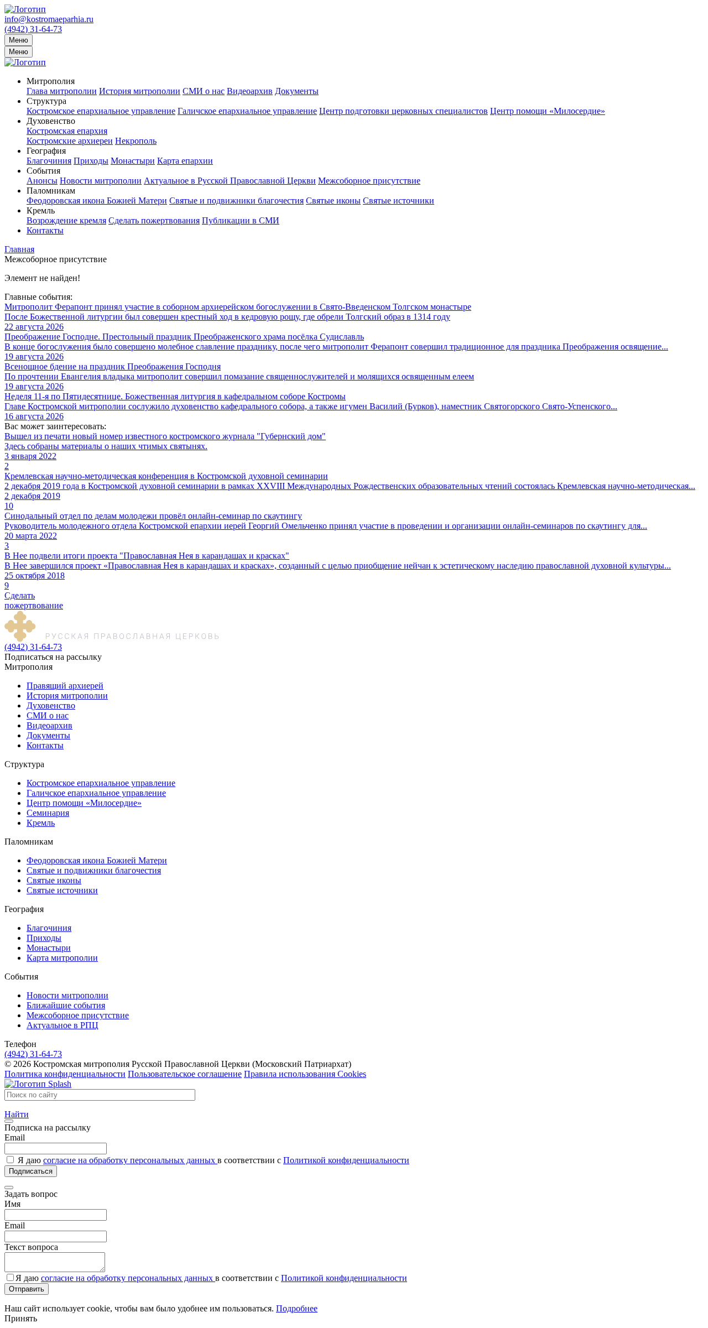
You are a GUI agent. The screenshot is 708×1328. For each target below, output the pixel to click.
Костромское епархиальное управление (101, 111)
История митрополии (139, 91)
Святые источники (398, 200)
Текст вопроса (31, 1247)
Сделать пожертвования (154, 220)
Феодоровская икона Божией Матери (97, 200)
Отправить (26, 1289)
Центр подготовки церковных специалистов (403, 111)
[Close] (8, 1121)
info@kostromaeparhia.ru (48, 19)
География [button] (46, 150)
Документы (297, 91)
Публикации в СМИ (240, 220)
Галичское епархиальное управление (247, 111)
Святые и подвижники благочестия (236, 200)
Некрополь (136, 140)
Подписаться (31, 1171)
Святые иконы (333, 200)
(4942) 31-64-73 (33, 29)
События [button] (43, 170)
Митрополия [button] (51, 81)
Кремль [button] (41, 210)
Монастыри (133, 160)
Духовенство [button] (51, 121)
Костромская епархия (67, 131)
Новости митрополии (101, 180)
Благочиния (49, 160)
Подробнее (296, 1308)
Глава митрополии (62, 91)
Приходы (91, 160)
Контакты (45, 230)
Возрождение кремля (66, 220)
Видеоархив (250, 91)
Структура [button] (46, 101)
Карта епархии (185, 160)
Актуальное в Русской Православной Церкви (230, 180)
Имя (12, 1204)
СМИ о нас (204, 91)
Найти (16, 1114)
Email (14, 1137)
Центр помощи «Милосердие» (547, 111)
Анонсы (42, 180)
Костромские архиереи (70, 140)
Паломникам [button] (51, 190)
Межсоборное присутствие (369, 180)
